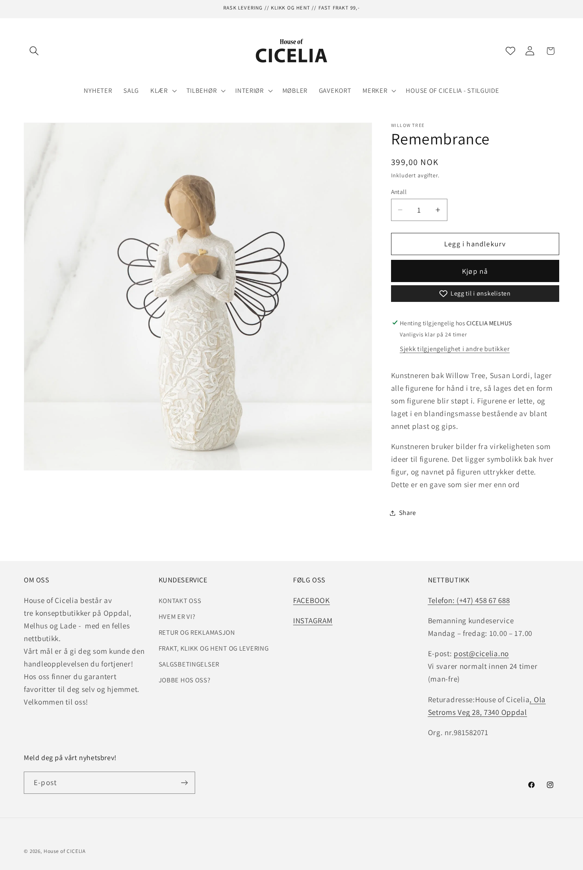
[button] (34, 50)
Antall (399, 192)
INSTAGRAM (312, 620)
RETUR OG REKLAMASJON (197, 632)
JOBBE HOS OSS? (185, 680)
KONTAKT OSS (180, 600)
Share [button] (407, 512)
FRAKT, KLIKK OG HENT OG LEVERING (214, 648)
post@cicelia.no (481, 653)
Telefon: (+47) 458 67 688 (469, 600)
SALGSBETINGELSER (189, 664)
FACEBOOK (311, 600)
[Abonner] (184, 783)
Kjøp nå (475, 271)
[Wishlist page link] (510, 51)
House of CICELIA (65, 851)
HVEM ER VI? (177, 616)
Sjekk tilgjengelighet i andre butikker (455, 348)
